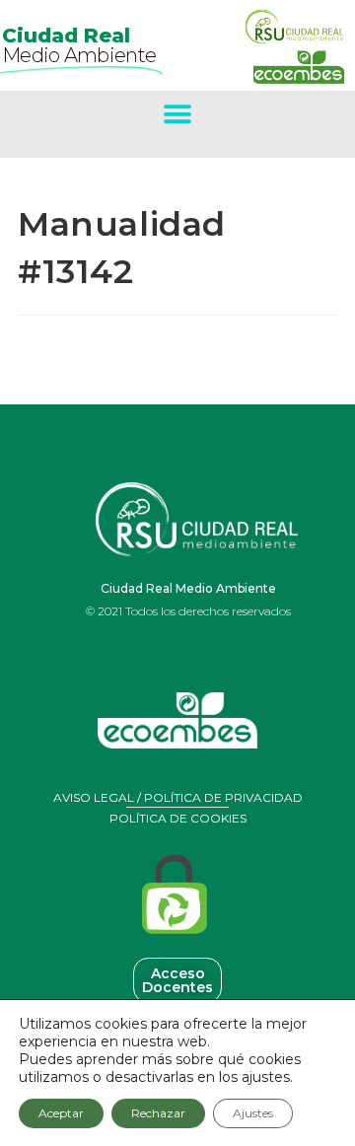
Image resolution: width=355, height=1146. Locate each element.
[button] (178, 114)
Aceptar (61, 1113)
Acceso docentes (177, 980)
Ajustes (253, 1113)
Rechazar (158, 1113)
